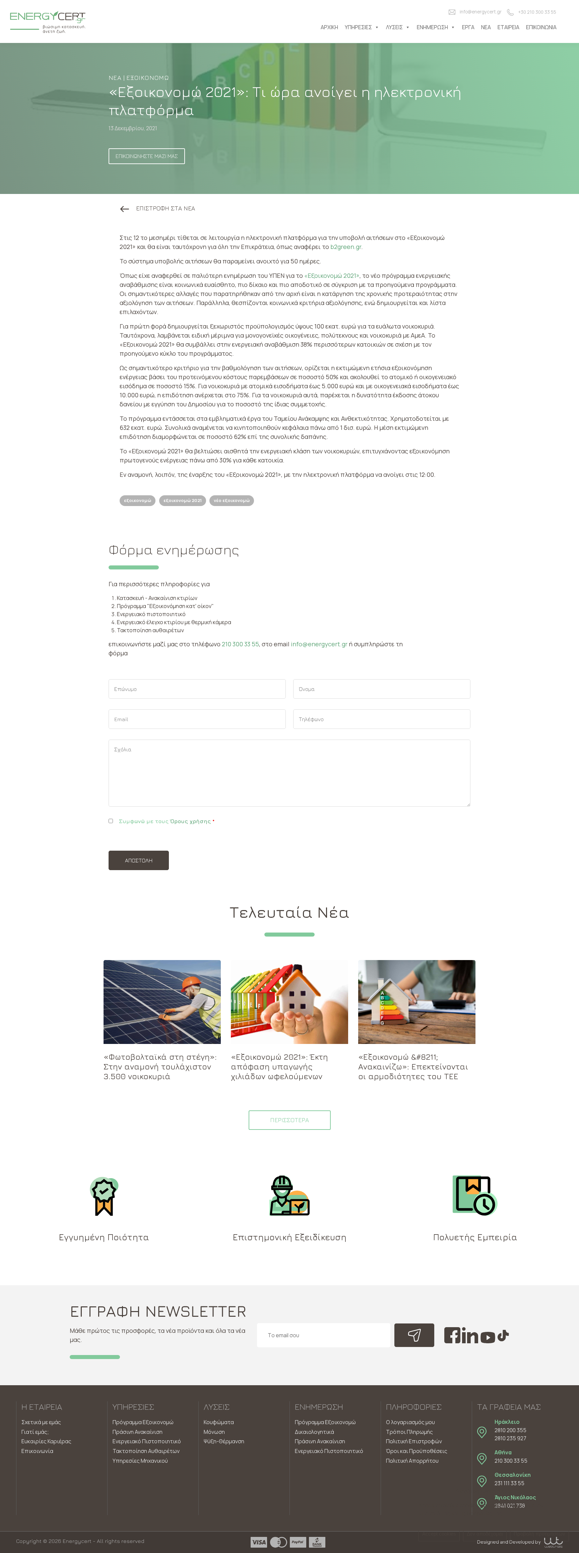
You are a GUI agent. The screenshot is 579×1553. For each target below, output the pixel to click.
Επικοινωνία (541, 27)
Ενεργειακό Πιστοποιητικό (147, 1441)
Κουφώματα (219, 1422)
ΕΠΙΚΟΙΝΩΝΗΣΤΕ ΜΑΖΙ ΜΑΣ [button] (147, 156)
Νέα (486, 27)
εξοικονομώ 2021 (183, 500)
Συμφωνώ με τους (166, 821)
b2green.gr (345, 247)
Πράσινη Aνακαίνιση (320, 1441)
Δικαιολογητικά (314, 1432)
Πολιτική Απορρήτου (412, 1460)
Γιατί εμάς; (35, 1432)
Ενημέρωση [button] (432, 27)
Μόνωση (214, 1432)
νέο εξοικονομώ (232, 500)
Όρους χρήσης (190, 821)
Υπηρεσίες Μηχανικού (140, 1460)
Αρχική (329, 27)
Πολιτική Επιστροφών (414, 1441)
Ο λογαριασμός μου (410, 1422)
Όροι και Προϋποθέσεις (416, 1451)
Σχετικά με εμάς (41, 1422)
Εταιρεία (508, 27)
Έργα (468, 27)
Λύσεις (394, 27)
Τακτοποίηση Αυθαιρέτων (146, 1451)
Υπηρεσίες (358, 27)
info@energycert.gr (481, 12)
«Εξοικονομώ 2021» (332, 275)
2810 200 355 (510, 1430)
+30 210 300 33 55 (537, 12)
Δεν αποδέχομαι (485, 1534)
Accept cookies (439, 1534)
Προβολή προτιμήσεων (539, 1534)
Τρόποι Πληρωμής (409, 1432)
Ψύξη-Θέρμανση (224, 1441)
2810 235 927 (510, 1438)
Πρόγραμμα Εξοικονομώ (143, 1422)
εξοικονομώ (137, 500)
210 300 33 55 (240, 644)
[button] (158, 208)
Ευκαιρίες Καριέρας (46, 1441)
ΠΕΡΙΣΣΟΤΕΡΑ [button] (289, 1119)
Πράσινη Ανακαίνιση (138, 1432)
